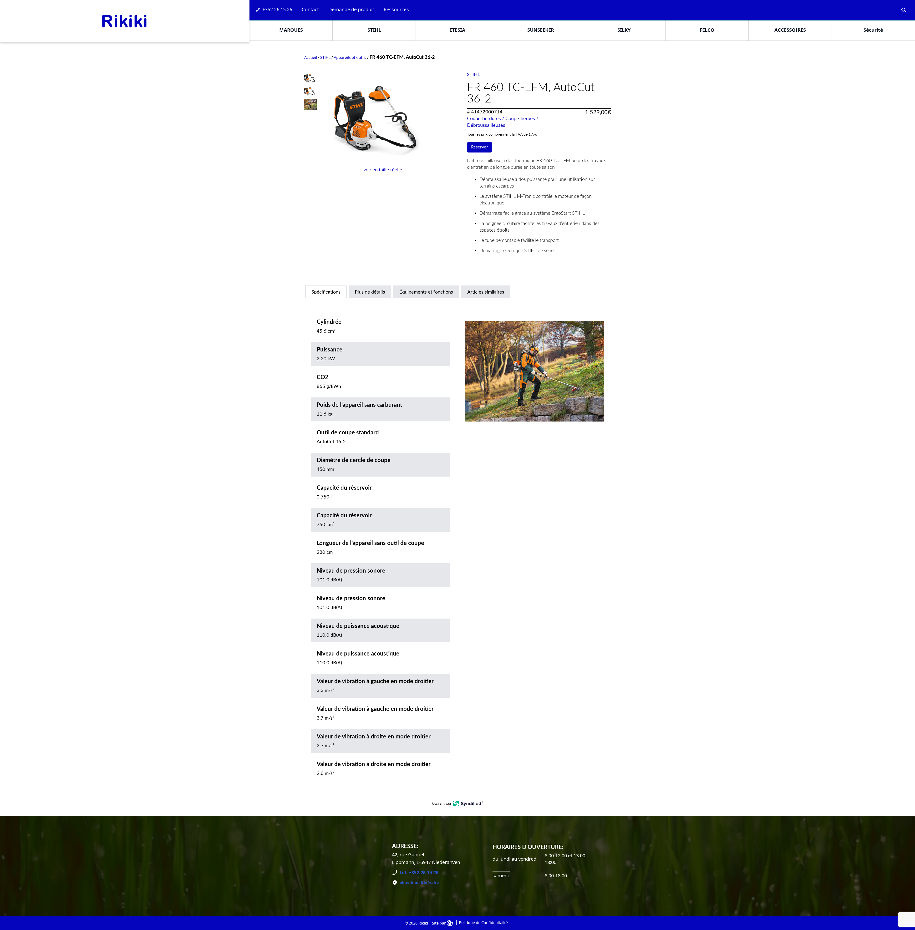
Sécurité (873, 30)
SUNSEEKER (540, 30)
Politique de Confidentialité (483, 923)
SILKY (623, 30)
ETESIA (457, 30)
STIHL (374, 30)
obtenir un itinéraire (419, 882)
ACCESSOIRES (790, 30)
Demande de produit (351, 9)
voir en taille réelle (382, 170)
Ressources (396, 9)
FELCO (707, 30)
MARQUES (291, 30)
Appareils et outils (350, 57)
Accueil (310, 57)
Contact (310, 9)
